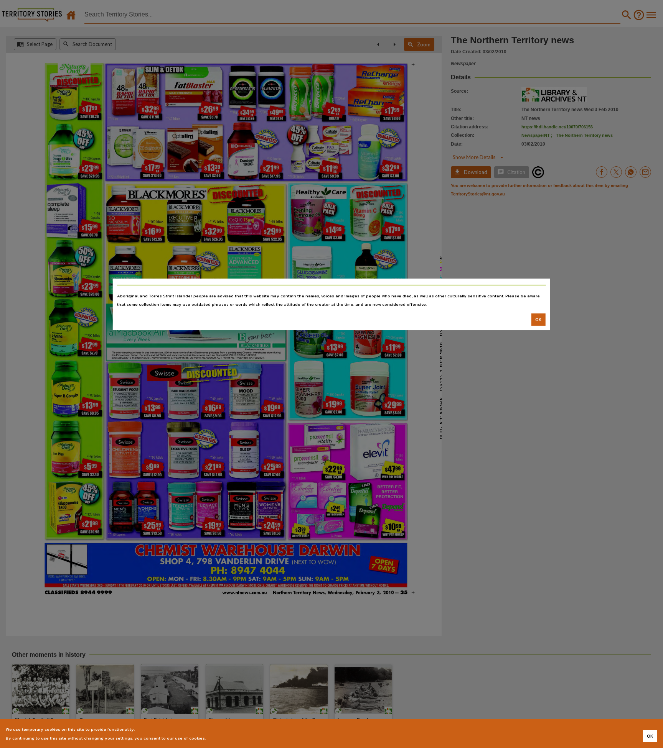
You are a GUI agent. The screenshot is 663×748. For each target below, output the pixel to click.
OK (538, 319)
